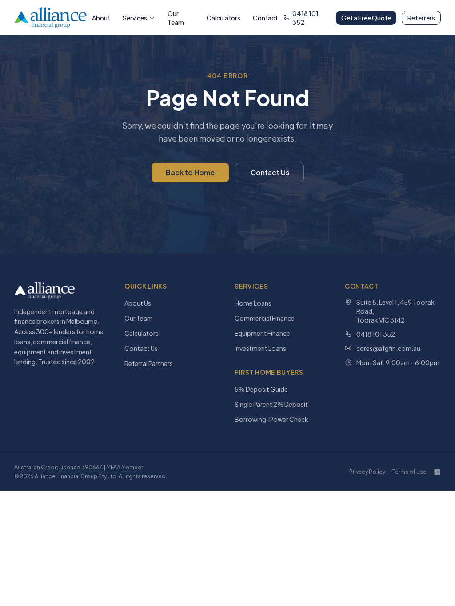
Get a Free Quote (366, 18)
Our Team (176, 17)
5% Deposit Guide (261, 389)
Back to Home (190, 172)
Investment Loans (260, 348)
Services (135, 18)
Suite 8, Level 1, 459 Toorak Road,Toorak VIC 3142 (395, 311)
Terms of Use (409, 471)
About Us (137, 303)
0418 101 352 (305, 17)
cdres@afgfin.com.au (388, 348)
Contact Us (270, 172)
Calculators (223, 18)
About (101, 18)
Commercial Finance (265, 318)
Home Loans (253, 303)
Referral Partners (148, 363)
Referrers (421, 18)
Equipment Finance (262, 333)
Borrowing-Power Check (271, 419)
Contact (265, 18)
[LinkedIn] (437, 472)
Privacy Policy (367, 471)
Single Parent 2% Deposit (271, 404)
